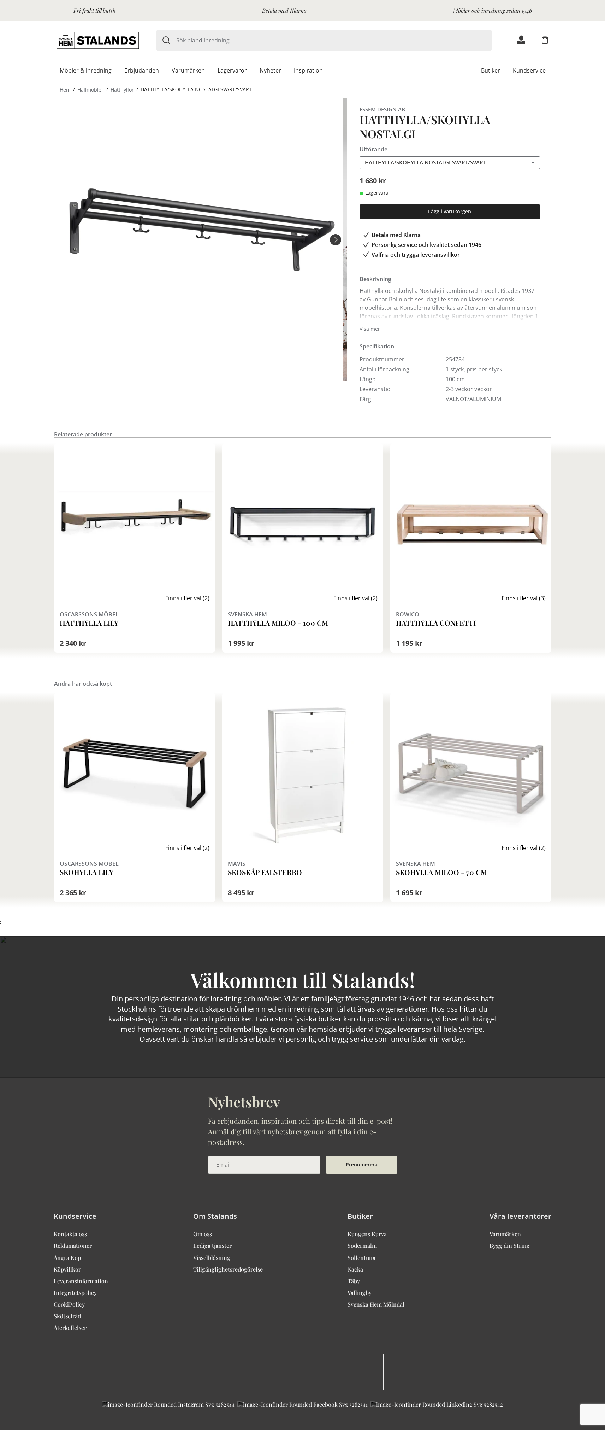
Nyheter (270, 70)
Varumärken (188, 70)
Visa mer (370, 329)
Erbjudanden (141, 70)
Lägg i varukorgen (449, 211)
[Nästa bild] (335, 239)
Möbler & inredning (86, 70)
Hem (65, 89)
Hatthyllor (122, 89)
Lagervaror (232, 70)
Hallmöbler (90, 89)
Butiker (490, 70)
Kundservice (529, 70)
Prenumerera (362, 1164)
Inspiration (308, 70)
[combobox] (334, 40)
